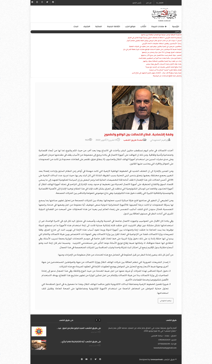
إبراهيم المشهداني (165, 300)
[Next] (96, 320)
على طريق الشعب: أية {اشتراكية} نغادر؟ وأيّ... (80, 341)
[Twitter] (47, 2)
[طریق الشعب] (164, 14)
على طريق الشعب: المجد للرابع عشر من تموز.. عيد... (79, 328)
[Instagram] (91, 359)
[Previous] (99, 320)
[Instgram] (42, 2)
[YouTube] (37, 2)
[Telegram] (32, 2)
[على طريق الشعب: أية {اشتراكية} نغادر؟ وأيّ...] (39, 345)
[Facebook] (53, 2)
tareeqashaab (157, 359)
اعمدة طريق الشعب (133, 140)
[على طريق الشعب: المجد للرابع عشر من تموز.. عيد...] (39, 331)
